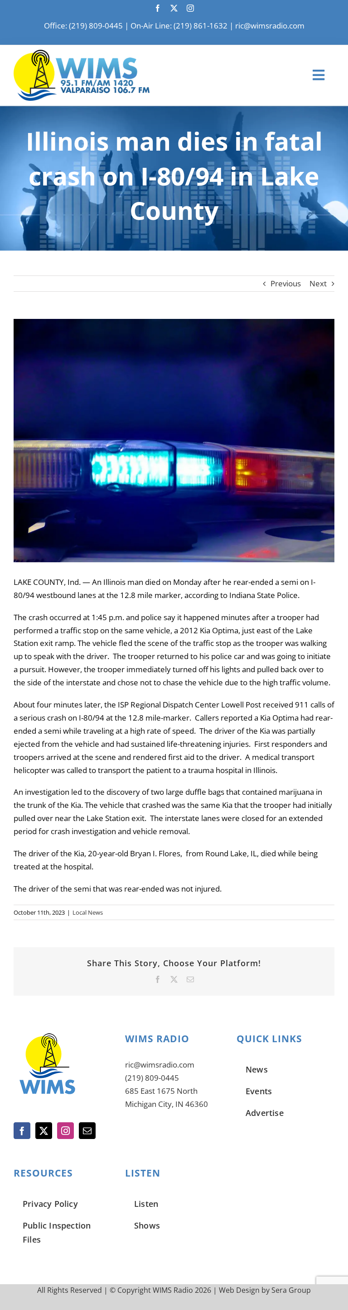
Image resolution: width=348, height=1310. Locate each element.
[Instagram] (65, 1130)
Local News (87, 912)
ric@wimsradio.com (269, 25)
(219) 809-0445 (152, 1078)
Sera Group (291, 1290)
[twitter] (174, 8)
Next (318, 283)
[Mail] (87, 1130)
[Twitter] (43, 1130)
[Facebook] (22, 1130)
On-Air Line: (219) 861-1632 (178, 25)
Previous (286, 283)
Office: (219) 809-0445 (83, 25)
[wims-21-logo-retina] (82, 53)
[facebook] (157, 8)
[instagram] (190, 8)
